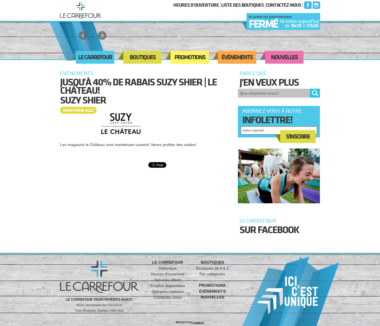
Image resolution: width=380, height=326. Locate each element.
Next (102, 35)
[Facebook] (307, 5)
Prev (83, 35)
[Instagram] (316, 5)
